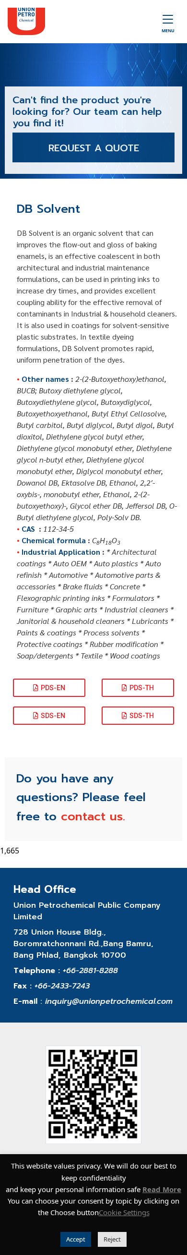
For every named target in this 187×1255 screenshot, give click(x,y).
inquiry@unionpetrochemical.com (109, 1001)
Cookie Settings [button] (124, 1212)
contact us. (93, 816)
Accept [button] (75, 1239)
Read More (161, 1189)
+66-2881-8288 (90, 970)
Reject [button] (112, 1239)
